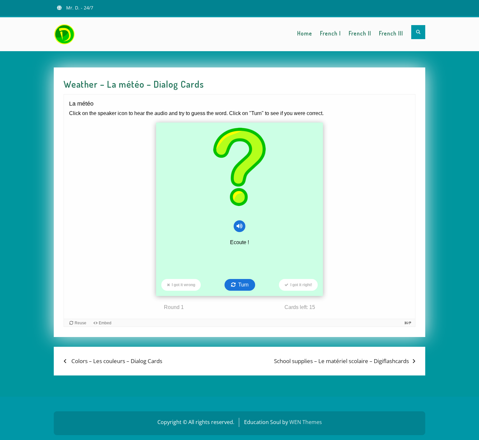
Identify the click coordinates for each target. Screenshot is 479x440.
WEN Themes (305, 422)
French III (391, 33)
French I (330, 33)
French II (360, 33)
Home (304, 33)
